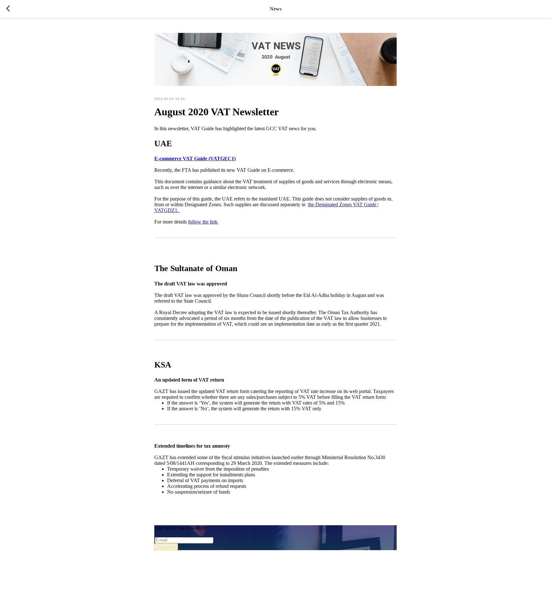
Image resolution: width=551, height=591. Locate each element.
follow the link (203, 221)
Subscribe (166, 546)
